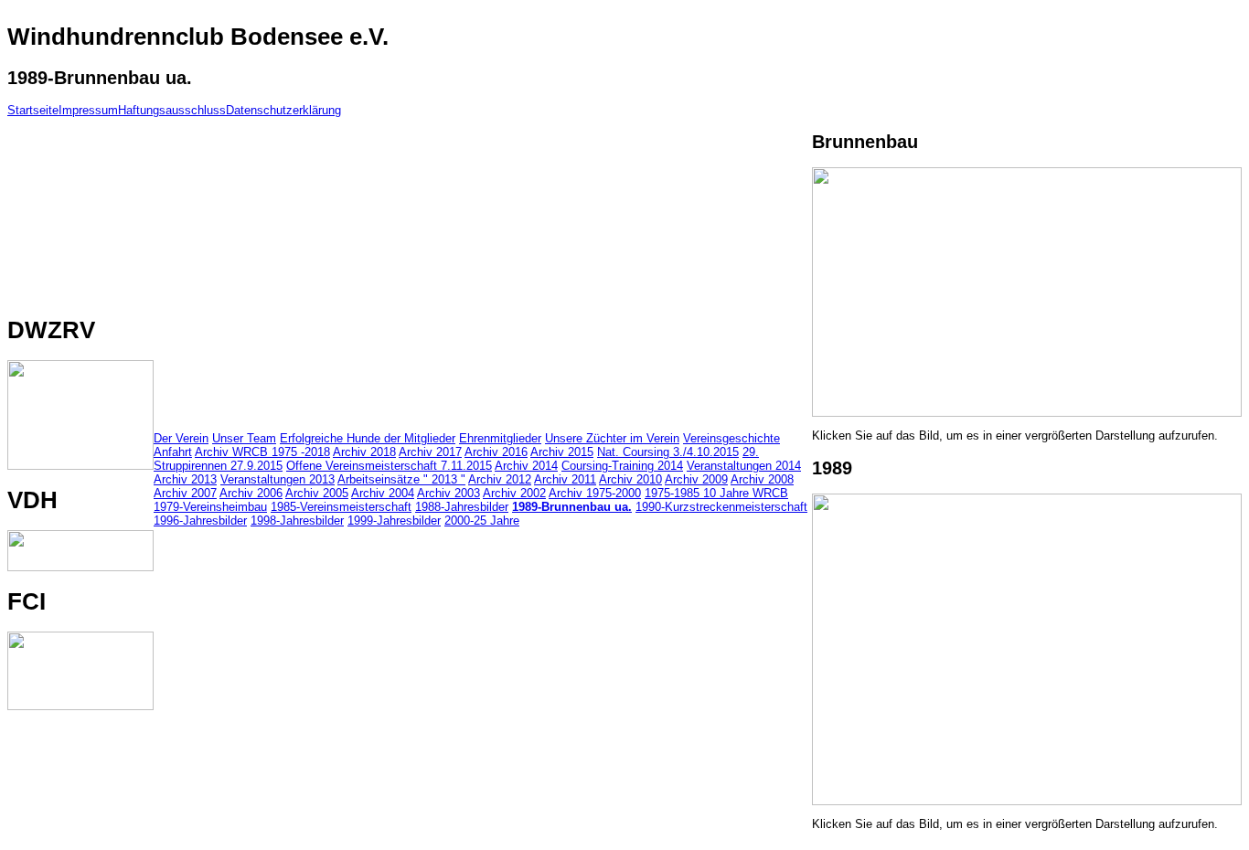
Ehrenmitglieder (500, 438)
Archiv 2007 (185, 493)
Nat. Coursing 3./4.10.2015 (668, 452)
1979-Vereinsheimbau (210, 507)
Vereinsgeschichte (731, 438)
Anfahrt (173, 452)
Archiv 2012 (499, 479)
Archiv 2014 (526, 466)
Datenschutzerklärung (283, 110)
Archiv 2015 (561, 452)
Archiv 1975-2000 (595, 493)
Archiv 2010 (630, 479)
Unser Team (244, 438)
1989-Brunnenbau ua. (572, 507)
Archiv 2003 (448, 493)
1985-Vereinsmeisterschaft (341, 507)
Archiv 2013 (185, 479)
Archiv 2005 (316, 493)
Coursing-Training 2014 (622, 466)
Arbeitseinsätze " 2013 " (401, 479)
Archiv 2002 (514, 493)
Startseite (33, 110)
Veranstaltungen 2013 (277, 479)
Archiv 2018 (364, 452)
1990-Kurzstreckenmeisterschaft (721, 507)
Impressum (88, 110)
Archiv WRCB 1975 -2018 (262, 452)
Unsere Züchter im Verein (612, 438)
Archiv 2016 (496, 452)
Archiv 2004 (382, 493)
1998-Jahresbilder (297, 520)
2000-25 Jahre (481, 520)
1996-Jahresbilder (200, 520)
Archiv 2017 (430, 452)
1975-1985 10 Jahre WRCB (716, 493)
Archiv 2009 (696, 479)
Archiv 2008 (762, 479)
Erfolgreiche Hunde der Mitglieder (367, 438)
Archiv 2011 (565, 479)
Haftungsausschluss (172, 110)
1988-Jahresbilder (461, 507)
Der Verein (181, 438)
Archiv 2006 (251, 493)
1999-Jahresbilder (394, 520)
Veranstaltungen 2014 (744, 466)
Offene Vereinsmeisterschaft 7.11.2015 (389, 466)
